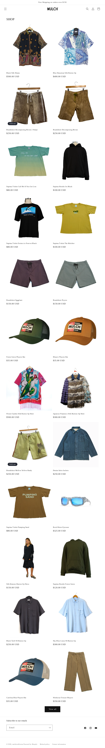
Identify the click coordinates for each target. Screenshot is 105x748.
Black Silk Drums (13, 73)
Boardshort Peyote (60, 300)
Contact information (59, 744)
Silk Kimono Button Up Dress (17, 584)
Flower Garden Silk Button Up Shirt (20, 414)
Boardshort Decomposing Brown (65, 130)
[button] (5, 9)
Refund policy (45, 744)
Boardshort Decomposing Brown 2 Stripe (22, 130)
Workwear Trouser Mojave (63, 698)
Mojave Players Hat (60, 357)
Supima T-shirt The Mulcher (64, 243)
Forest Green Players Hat (15, 357)
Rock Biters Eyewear (61, 527)
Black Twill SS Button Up (16, 641)
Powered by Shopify (30, 744)
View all (52, 709)
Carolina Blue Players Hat (16, 698)
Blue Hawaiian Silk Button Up (64, 73)
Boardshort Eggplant (14, 300)
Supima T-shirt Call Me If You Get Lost (21, 186)
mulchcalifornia (17, 744)
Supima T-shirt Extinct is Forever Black (21, 243)
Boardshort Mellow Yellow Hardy (19, 470)
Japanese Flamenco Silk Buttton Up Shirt (68, 414)
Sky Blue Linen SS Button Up (64, 641)
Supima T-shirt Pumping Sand (17, 527)
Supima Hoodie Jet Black (62, 186)
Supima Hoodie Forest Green (64, 584)
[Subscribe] (49, 728)
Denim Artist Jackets (61, 470)
